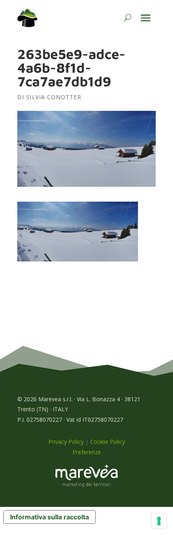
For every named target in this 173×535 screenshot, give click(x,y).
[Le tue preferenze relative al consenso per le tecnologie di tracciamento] (159, 521)
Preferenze (86, 452)
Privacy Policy (66, 441)
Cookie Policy (107, 441)
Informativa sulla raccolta (49, 517)
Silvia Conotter (53, 97)
